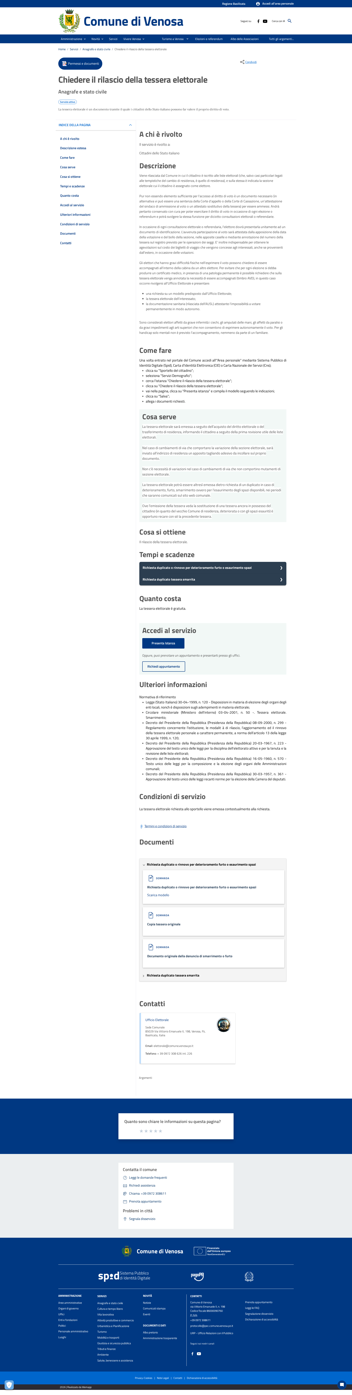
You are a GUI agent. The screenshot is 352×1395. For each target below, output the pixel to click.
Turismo (102, 1332)
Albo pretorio (150, 1332)
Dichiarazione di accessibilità (261, 1319)
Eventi (146, 1314)
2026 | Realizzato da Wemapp (75, 1387)
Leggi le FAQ (252, 1308)
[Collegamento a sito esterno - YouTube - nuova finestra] (265, 21)
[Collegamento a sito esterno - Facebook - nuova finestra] (258, 21)
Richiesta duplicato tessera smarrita (169, 579)
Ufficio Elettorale (157, 1019)
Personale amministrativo (73, 1331)
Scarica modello (158, 895)
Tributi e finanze (106, 1349)
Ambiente (103, 1354)
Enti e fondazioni (67, 1320)
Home (62, 49)
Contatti (196, 1296)
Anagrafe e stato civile (96, 49)
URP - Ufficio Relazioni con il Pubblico (211, 1333)
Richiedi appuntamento (163, 666)
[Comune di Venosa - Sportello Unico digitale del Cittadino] (69, 20)
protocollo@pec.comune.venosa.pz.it (211, 1326)
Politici (62, 1326)
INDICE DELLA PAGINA (75, 124)
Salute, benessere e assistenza (115, 1360)
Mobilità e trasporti (108, 1337)
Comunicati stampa (154, 1308)
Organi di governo (68, 1308)
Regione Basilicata (233, 3)
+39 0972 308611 (200, 1320)
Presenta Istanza (163, 643)
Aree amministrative (70, 1303)
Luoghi (62, 1337)
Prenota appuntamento (258, 1302)
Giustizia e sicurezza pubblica (114, 1343)
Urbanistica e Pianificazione (113, 1326)
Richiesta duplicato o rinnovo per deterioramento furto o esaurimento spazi (197, 567)
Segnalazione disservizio (259, 1314)
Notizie (147, 1303)
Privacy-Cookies (143, 1378)
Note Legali (163, 1378)
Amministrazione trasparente (160, 1338)
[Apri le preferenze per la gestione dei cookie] (9, 1385)
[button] (275, 4)
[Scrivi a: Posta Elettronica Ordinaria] (215, 1329)
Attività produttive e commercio (115, 1320)
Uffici (61, 1314)
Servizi (74, 49)
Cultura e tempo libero (110, 1309)
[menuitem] (171, 39)
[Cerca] (290, 21)
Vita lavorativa (105, 1314)
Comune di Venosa (133, 21)
